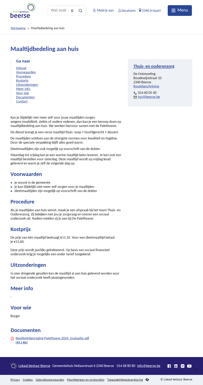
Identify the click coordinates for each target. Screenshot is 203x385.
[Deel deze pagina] (194, 369)
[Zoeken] (80, 10)
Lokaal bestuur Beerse (34, 366)
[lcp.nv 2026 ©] (147, 380)
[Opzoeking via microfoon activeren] (72, 10)
